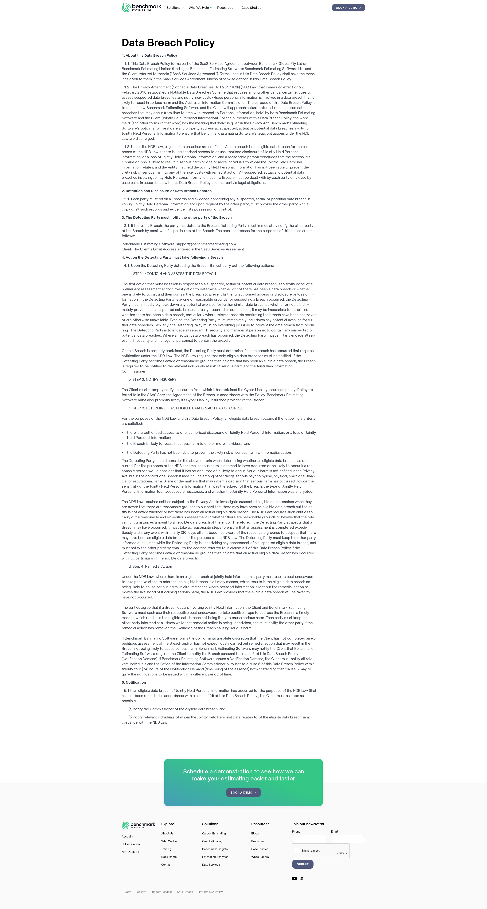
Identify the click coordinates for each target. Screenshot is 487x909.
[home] (141, 8)
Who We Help (170, 841)
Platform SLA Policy (210, 891)
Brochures (258, 841)
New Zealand (130, 852)
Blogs (255, 833)
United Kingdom (132, 844)
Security (140, 891)
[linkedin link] (301, 878)
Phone (296, 831)
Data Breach (185, 891)
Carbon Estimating (214, 833)
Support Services (161, 891)
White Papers (260, 856)
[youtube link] (294, 878)
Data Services (211, 864)
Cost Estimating (212, 841)
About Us (167, 833)
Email (334, 831)
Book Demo (169, 856)
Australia (127, 836)
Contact (166, 864)
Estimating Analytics (215, 856)
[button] (175, 7)
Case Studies (259, 849)
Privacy (126, 891)
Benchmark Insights (215, 849)
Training (166, 849)
